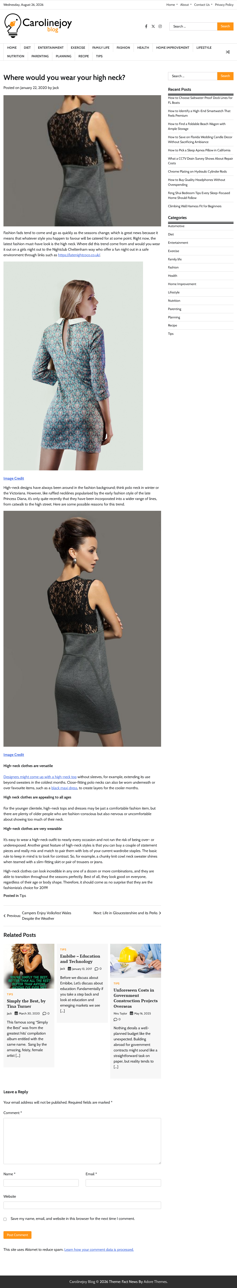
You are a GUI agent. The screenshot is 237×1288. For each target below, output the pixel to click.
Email (91, 1174)
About (184, 4)
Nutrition (15, 56)
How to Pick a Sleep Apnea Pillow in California (199, 150)
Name (9, 1174)
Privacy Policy (224, 4)
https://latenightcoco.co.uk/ (79, 255)
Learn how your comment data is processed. (99, 1249)
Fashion (123, 47)
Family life (100, 47)
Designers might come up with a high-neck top (40, 777)
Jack (56, 87)
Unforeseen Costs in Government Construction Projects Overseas (136, 998)
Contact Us (202, 4)
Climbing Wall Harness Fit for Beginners (194, 206)
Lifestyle (204, 47)
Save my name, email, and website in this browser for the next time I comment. (73, 1218)
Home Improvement (172, 47)
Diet (27, 47)
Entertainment (51, 47)
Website (9, 1196)
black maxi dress (64, 788)
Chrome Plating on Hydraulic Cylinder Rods (197, 171)
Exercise (78, 47)
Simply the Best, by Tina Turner (26, 1003)
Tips (99, 56)
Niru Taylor (120, 1013)
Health (143, 47)
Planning (63, 56)
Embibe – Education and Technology (80, 958)
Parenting (40, 56)
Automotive (176, 226)
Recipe (83, 56)
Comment (12, 1113)
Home (170, 4)
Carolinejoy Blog (82, 1281)
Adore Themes (155, 1281)
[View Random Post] (227, 52)
